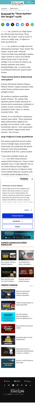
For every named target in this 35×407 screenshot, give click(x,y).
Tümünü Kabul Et (17, 216)
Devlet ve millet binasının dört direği (24, 366)
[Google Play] (17, 242)
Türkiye (4, 159)
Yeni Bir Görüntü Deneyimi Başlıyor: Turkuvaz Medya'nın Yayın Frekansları (25, 321)
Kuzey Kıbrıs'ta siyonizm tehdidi (24, 331)
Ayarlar (26, 210)
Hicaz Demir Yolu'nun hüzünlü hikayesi (8, 268)
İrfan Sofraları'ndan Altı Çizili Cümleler (8, 285)
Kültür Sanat (14, 8)
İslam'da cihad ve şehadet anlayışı (25, 285)
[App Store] (9, 242)
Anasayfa (4, 8)
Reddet (17, 226)
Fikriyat (10, 399)
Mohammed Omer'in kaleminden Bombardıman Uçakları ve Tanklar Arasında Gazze (25, 355)
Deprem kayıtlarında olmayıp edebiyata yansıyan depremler (23, 298)
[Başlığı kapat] (32, 179)
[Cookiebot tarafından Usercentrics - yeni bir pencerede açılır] (21, 179)
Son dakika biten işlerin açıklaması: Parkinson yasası (25, 268)
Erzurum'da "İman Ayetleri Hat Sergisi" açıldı (16, 10)
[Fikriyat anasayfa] (9, 238)
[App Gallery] (26, 242)
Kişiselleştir (16, 221)
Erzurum (6, 13)
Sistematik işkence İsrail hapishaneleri (24, 343)
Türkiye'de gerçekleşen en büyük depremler (24, 308)
